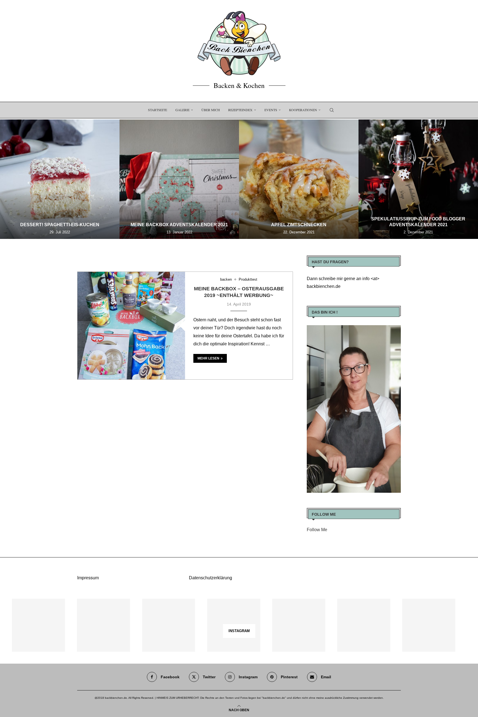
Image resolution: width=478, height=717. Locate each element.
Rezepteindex (240, 110)
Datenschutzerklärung (210, 577)
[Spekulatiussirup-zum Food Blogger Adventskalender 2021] (418, 179)
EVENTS (270, 110)
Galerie (182, 110)
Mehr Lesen (208, 358)
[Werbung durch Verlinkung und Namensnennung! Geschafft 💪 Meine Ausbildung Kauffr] (168, 625)
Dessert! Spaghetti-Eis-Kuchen (59, 224)
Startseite (157, 110)
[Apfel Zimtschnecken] (298, 179)
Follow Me (317, 529)
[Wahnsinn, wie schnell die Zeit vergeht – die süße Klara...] (363, 625)
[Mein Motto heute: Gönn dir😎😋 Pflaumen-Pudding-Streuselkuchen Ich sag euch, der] (103, 625)
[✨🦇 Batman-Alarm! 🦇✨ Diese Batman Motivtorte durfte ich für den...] (38, 625)
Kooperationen (303, 110)
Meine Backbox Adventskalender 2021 (179, 224)
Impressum (88, 577)
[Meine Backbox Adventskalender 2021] (179, 179)
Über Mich (210, 110)
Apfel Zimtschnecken (298, 224)
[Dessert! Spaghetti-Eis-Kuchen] (59, 179)
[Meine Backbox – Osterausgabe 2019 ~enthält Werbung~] (131, 325)
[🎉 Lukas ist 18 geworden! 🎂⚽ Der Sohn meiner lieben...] (428, 625)
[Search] (331, 110)
